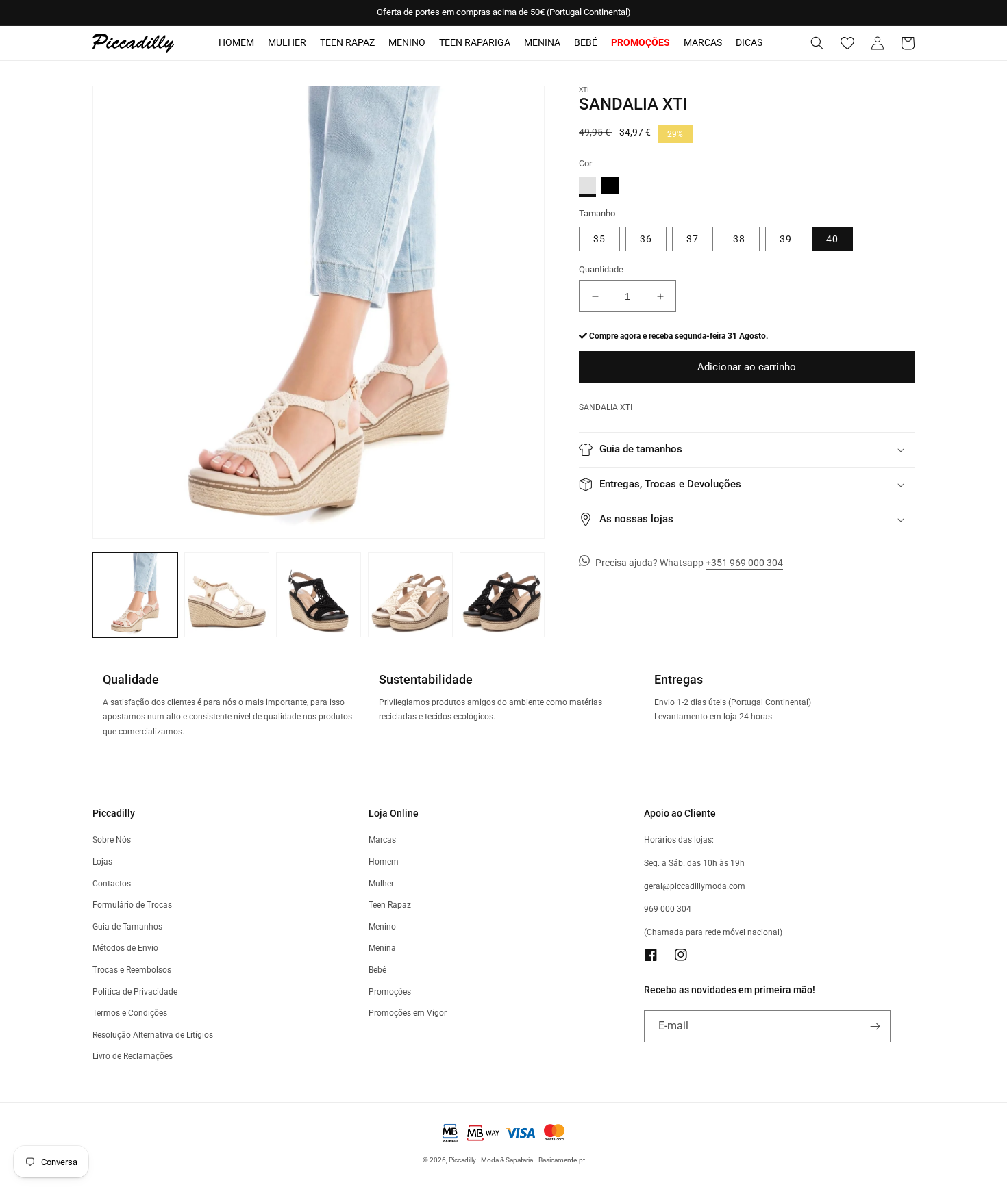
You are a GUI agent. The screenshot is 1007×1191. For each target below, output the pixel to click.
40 (832, 238)
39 (786, 238)
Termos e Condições (129, 1013)
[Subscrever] (875, 1026)
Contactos (111, 883)
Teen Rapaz (347, 42)
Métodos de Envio (125, 948)
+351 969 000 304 (744, 562)
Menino (406, 42)
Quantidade (601, 269)
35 (599, 238)
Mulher (287, 42)
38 (739, 238)
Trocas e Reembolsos (131, 970)
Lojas (102, 862)
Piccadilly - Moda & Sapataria (491, 1160)
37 (692, 238)
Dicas (749, 42)
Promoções (390, 992)
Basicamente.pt (561, 1160)
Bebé (585, 42)
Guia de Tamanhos (127, 927)
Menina (542, 42)
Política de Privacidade (134, 992)
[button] (817, 43)
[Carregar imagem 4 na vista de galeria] (318, 594)
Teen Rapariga (474, 42)
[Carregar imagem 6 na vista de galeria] (502, 594)
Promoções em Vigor (408, 1013)
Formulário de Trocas (132, 905)
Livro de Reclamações (132, 1056)
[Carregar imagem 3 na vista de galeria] (226, 594)
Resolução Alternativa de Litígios (152, 1035)
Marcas (703, 42)
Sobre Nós (111, 840)
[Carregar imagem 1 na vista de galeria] (134, 594)
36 (646, 238)
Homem (236, 42)
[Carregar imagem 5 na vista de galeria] (410, 594)
